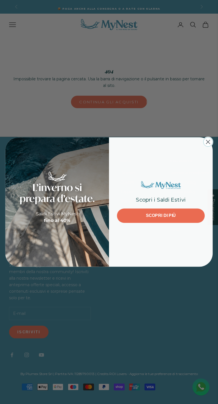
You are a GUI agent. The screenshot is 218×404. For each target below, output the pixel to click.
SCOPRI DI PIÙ (161, 215)
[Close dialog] (208, 141)
